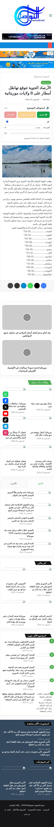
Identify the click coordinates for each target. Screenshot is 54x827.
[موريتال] (27, 36)
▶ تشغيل (43, 114)
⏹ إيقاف (10, 114)
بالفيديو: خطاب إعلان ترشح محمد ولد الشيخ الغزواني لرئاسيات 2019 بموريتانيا (19, 533)
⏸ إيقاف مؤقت (27, 114)
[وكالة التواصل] (29, 15)
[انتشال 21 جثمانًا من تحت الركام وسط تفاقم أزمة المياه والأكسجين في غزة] (14, 423)
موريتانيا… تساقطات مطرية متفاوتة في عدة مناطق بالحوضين (15, 406)
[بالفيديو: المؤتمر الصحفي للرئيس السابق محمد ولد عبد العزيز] (43, 521)
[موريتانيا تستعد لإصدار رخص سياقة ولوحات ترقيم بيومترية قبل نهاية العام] (13, 606)
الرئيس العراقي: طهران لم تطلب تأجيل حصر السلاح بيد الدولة (40, 619)
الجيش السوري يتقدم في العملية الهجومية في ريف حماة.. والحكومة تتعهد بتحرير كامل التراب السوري (18, 670)
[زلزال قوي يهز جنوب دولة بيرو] (40, 394)
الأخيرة (14, 483)
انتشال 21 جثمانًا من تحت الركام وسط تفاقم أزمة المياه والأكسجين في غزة (16, 435)
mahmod (46, 99)
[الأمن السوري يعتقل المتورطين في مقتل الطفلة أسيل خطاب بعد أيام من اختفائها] (40, 574)
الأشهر (40, 483)
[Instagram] (5, 433)
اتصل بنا (8, 809)
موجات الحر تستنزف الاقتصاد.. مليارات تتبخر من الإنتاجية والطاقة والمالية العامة (41, 465)
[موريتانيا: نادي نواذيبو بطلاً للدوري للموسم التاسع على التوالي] (43, 496)
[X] (5, 407)
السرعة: (46, 127)
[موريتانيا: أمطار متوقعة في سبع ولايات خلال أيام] (40, 423)
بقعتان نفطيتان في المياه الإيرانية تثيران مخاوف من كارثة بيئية (15, 464)
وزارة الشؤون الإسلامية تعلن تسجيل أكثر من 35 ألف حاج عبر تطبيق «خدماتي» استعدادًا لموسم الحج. (19, 507)
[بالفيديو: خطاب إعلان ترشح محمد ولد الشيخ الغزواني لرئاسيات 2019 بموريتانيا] (43, 534)
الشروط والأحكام (19, 809)
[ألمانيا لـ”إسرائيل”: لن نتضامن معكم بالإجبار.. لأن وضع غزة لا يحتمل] (44, 659)
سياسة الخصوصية (34, 809)
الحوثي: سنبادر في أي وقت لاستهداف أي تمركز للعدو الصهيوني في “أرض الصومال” (19, 683)
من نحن (27, 814)
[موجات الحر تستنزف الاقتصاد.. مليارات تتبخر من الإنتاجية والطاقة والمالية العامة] (40, 452)
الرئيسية (46, 76)
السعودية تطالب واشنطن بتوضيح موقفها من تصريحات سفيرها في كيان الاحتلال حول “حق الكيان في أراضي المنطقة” (18, 697)
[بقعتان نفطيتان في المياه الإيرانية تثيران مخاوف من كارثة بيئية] (14, 452)
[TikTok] (5, 420)
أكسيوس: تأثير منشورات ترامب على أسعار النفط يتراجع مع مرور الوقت (15, 586)
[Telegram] (5, 426)
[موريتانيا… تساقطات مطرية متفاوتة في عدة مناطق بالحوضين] (14, 394)
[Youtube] (5, 413)
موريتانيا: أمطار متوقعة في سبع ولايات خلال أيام (41, 433)
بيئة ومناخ (37, 76)
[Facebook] (5, 400)
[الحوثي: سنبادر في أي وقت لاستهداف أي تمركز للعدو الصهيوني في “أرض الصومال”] (44, 684)
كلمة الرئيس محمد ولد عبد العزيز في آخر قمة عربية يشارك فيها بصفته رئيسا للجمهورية (19, 546)
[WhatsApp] (5, 394)
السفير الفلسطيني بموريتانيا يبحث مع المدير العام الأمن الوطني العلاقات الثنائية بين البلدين (19, 644)
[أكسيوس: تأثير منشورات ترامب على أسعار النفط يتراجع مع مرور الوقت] (13, 574)
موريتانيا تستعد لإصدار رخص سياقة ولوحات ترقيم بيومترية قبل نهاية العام (14, 619)
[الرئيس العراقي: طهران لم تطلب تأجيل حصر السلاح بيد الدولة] (40, 606)
